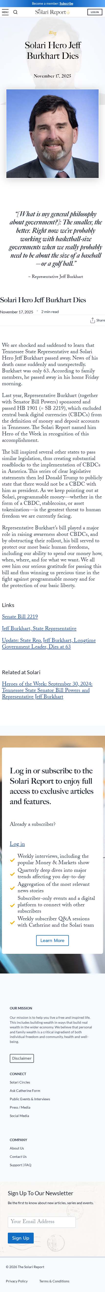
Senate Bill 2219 (20, 617)
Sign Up (20, 1237)
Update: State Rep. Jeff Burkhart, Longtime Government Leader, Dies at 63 (49, 644)
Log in (17, 844)
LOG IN (95, 12)
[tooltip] (93, 320)
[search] (15, 12)
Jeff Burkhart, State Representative (39, 629)
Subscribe (66, 3)
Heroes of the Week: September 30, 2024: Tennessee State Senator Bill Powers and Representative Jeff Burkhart (47, 691)
